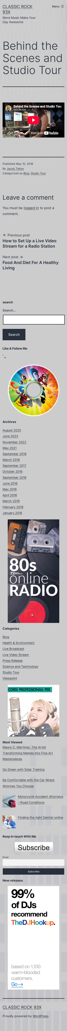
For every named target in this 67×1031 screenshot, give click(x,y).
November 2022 (14, 442)
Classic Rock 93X (22, 1007)
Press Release (13, 660)
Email (5, 857)
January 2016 (12, 513)
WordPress (40, 1016)
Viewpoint (10, 678)
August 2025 (12, 430)
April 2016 (10, 495)
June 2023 (10, 436)
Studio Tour (38, 173)
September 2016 (14, 477)
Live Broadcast (13, 649)
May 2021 (10, 448)
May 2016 (10, 489)
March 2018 (11, 460)
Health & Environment (19, 643)
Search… (9, 310)
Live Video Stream (16, 655)
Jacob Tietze (15, 168)
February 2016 (13, 507)
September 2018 (14, 454)
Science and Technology (20, 666)
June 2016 (10, 483)
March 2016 (11, 501)
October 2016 (13, 471)
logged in (31, 208)
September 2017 (14, 465)
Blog (26, 173)
